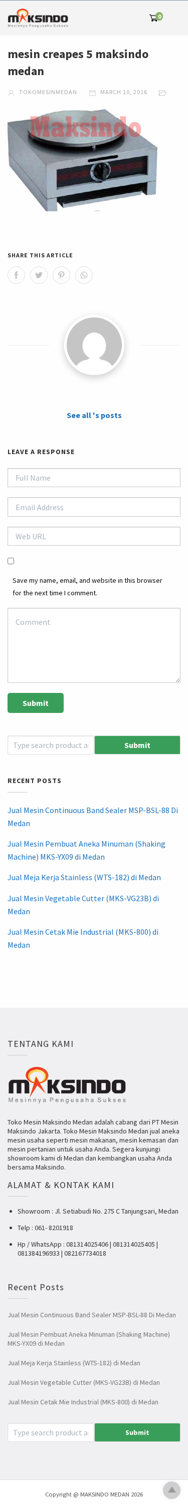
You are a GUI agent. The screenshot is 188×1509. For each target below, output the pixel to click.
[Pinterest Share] (61, 275)
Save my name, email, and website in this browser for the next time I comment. (87, 586)
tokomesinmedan (47, 92)
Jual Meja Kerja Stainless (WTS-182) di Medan (84, 877)
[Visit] (94, 345)
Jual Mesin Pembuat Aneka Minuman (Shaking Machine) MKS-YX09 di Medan (86, 850)
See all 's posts (94, 415)
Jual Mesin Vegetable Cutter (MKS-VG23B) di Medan (83, 904)
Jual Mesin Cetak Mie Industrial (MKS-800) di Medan (83, 938)
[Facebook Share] (16, 275)
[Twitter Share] (39, 275)
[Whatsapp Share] (84, 275)
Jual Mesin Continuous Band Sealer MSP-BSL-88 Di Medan (93, 816)
